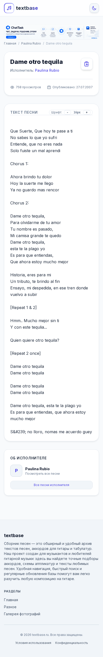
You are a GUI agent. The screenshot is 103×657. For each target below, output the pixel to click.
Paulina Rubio (31, 43)
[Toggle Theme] (94, 8)
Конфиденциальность (71, 643)
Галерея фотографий (22, 614)
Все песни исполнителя (51, 485)
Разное (10, 607)
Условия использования (33, 643)
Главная (10, 43)
